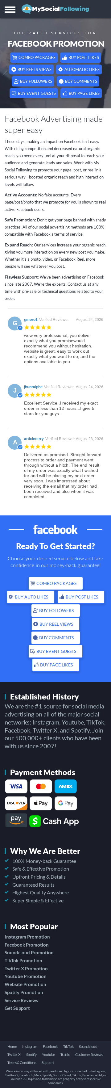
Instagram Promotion (27, 936)
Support (48, 1062)
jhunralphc (33, 387)
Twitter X (14, 1054)
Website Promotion (25, 984)
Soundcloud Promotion (29, 952)
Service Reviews (21, 1000)
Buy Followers (36, 81)
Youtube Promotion (26, 976)
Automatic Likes (82, 69)
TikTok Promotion (23, 960)
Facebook (50, 1046)
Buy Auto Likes (31, 596)
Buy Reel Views (56, 624)
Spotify (31, 1054)
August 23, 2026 (89, 439)
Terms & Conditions (21, 1062)
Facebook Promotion (27, 944)
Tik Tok (68, 1046)
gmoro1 (31, 319)
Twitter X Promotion (26, 968)
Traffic (65, 1054)
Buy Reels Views (34, 69)
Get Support (17, 1008)
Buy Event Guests (37, 93)
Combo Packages (37, 57)
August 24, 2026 (89, 319)
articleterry (34, 439)
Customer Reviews (89, 1054)
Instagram (29, 1046)
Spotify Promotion (24, 992)
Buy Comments (81, 81)
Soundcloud (88, 1046)
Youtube (48, 1054)
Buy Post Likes (83, 57)
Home (12, 1046)
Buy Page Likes (84, 93)
